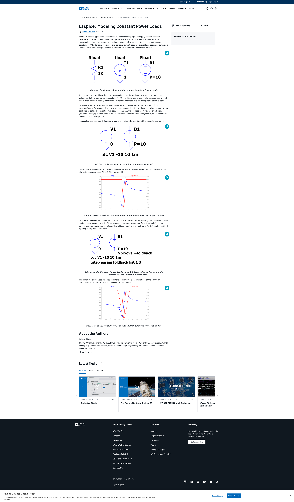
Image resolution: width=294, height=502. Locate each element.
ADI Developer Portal (159, 454)
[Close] (290, 495)
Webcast (99, 371)
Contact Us (118, 468)
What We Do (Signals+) (123, 445)
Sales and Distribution (122, 459)
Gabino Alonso (88, 31)
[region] (147, 496)
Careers (116, 436)
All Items (82, 371)
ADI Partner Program (122, 463)
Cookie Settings (217, 496)
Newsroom (117, 440)
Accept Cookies (234, 496)
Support (153, 431)
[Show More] (86, 352)
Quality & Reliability (121, 454)
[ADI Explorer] (206, 8)
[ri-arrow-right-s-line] (218, 395)
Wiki (152, 445)
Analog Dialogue (157, 449)
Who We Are (118, 431)
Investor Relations (120, 449)
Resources (154, 440)
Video (91, 371)
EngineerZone (156, 436)
